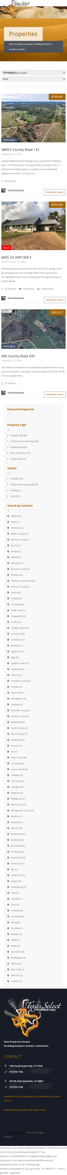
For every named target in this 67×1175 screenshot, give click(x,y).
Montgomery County (21, 810)
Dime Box (15, 645)
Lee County (16, 781)
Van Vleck (15, 928)
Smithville (15, 910)
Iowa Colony (17, 757)
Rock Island (16, 846)
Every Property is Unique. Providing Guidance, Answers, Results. (30, 47)
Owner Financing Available (22, 484)
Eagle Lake (16, 651)
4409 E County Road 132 (20, 150)
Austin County (17, 534)
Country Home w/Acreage (22, 441)
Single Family (16, 459)
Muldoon (15, 816)
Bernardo (15, 563)
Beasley (14, 551)
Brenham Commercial (21, 581)
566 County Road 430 (18, 356)
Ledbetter (15, 775)
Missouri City (17, 804)
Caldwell (15, 598)
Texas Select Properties (15, 1133)
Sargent (14, 881)
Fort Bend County (19, 681)
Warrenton (16, 952)
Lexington (15, 787)
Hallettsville (16, 722)
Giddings (15, 704)
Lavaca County (18, 769)
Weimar (14, 963)
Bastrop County (18, 539)
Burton (14, 592)
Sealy (13, 893)
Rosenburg (16, 852)
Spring (14, 922)
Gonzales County (19, 710)
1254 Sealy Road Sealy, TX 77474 (26, 1066)
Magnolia (15, 793)
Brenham (15, 575)
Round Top (16, 863)
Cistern (14, 622)
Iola (13, 751)
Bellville (14, 557)
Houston (15, 746)
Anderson (15, 528)
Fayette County (18, 663)
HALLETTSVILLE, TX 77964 (13, 262)
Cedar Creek (17, 610)
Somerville (16, 916)
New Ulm (15, 828)
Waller (14, 940)
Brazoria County (19, 569)
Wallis (14, 946)
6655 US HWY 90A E (16, 257)
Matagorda (16, 799)
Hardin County (18, 728)
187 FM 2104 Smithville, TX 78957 (26, 1081)
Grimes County (18, 716)
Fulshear (15, 687)
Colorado (15, 634)
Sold (12, 496)
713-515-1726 (16, 1072)
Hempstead (16, 740)
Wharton (15, 975)
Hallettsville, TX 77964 (11, 154)
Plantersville (16, 834)
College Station (18, 628)
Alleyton (15, 516)
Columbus (16, 640)
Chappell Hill (17, 616)
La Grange (16, 763)
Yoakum (15, 981)
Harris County (17, 734)
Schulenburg (17, 887)
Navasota (15, 822)
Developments (17, 447)
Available (14, 479)
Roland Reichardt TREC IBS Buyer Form (25, 1110)
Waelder (15, 934)
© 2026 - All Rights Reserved (24, 1135)
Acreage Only (16, 435)
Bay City (15, 545)
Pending (14, 490)
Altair (13, 522)
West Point (16, 969)
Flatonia (15, 675)
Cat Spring (16, 604)
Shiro (13, 905)
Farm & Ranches (18, 453)
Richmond (16, 840)
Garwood (15, 693)
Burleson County (19, 587)
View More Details (55, 192)
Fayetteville (16, 669)
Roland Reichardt (16, 190)
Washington (17, 958)
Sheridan (15, 899)
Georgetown (17, 698)
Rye (12, 869)
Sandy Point (16, 875)
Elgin (13, 657)
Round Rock (16, 857)
